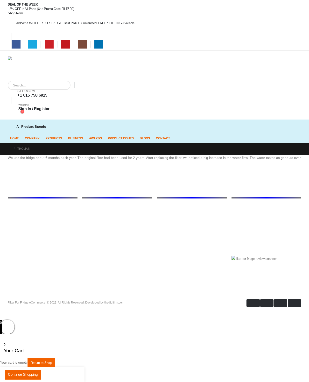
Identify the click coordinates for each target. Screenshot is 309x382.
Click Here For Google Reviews (258, 276)
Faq (85, 243)
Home (86, 206)
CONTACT (163, 138)
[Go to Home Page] (9, 149)
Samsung (163, 249)
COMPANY (32, 138)
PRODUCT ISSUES (121, 138)
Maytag (162, 237)
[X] (32, 44)
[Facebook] (16, 44)
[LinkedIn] (98, 44)
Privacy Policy (92, 224)
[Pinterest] (49, 44)
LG (159, 231)
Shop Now (15, 13)
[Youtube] (65, 44)
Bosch (161, 206)
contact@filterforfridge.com (266, 217)
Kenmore (163, 224)
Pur (159, 255)
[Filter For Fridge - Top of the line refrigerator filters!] (20, 69)
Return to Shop (41, 363)
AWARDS (95, 138)
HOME (14, 138)
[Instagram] (82, 44)
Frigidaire (163, 212)
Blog (85, 218)
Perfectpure (165, 243)
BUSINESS (75, 138)
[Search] (63, 85)
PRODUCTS (54, 138)
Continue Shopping (23, 374)
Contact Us (90, 237)
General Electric (168, 218)
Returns (87, 231)
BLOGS (145, 138)
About (86, 212)
